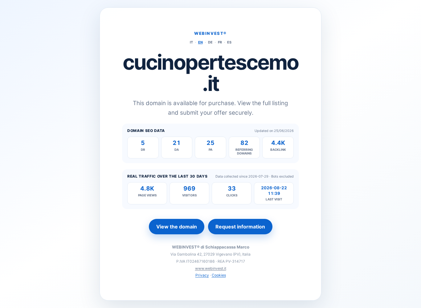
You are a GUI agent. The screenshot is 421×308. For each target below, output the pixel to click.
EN (200, 42)
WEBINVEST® (210, 33)
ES (229, 42)
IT (191, 42)
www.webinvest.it (210, 268)
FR (220, 42)
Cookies (219, 275)
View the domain (176, 227)
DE (210, 42)
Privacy (202, 275)
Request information (240, 227)
